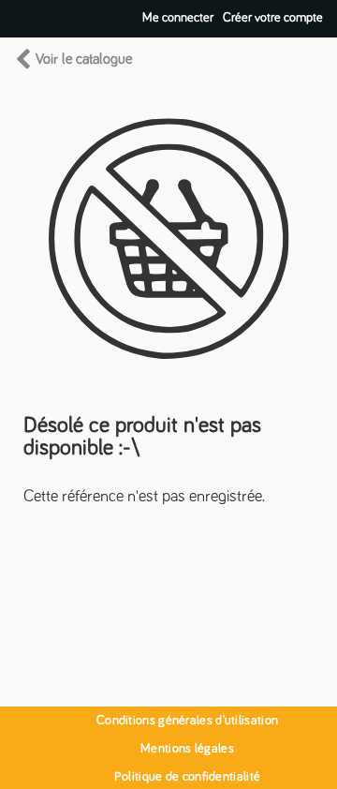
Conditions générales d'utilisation (187, 720)
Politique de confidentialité (187, 776)
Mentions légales (187, 748)
